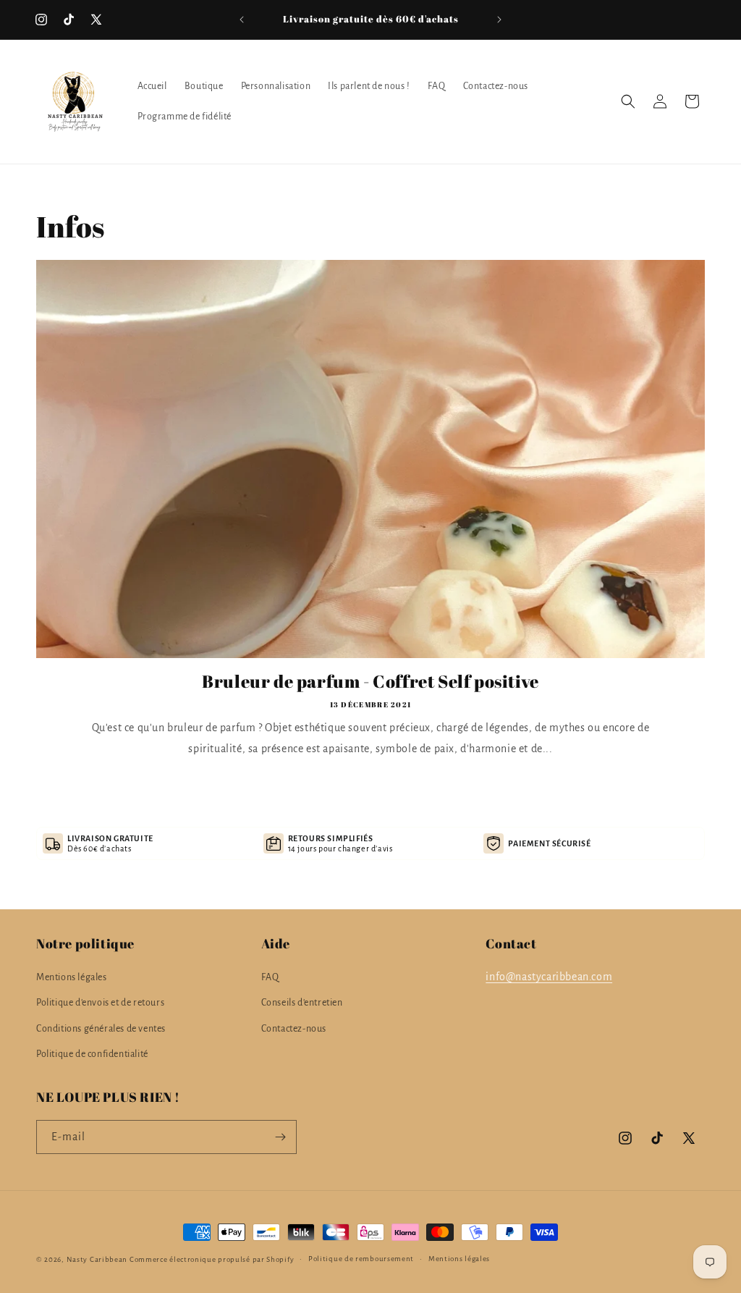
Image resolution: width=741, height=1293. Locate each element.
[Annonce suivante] (499, 19)
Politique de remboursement (361, 1259)
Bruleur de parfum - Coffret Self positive (370, 681)
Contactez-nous (293, 1029)
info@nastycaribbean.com (549, 976)
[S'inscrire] (280, 1137)
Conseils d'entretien (302, 1003)
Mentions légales (71, 977)
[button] (628, 101)
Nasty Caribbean (97, 1259)
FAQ (270, 977)
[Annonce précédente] (242, 19)
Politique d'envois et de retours (100, 1003)
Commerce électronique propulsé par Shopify (212, 1259)
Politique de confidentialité (92, 1054)
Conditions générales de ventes (101, 1029)
